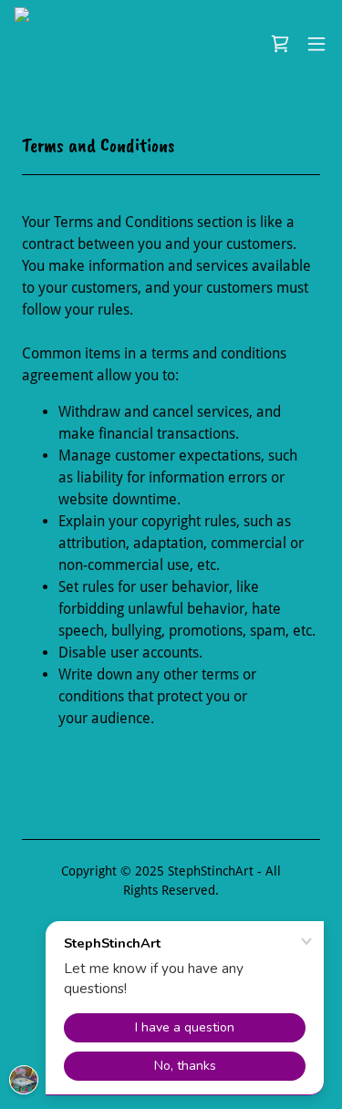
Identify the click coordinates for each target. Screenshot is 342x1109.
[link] (62, 43)
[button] (316, 44)
